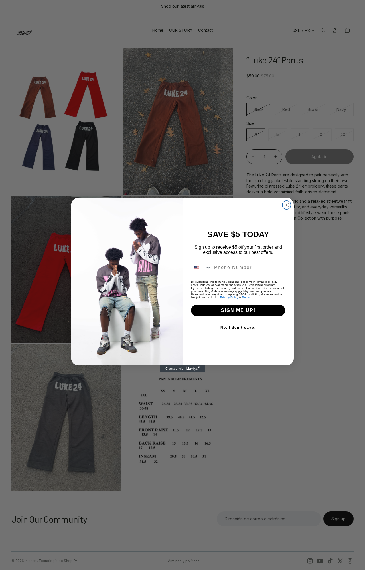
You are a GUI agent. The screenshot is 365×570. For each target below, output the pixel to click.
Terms (246, 297)
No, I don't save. (238, 328)
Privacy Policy (229, 297)
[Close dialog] (286, 205)
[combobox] (201, 267)
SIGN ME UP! (238, 310)
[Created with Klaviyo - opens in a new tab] (182, 368)
